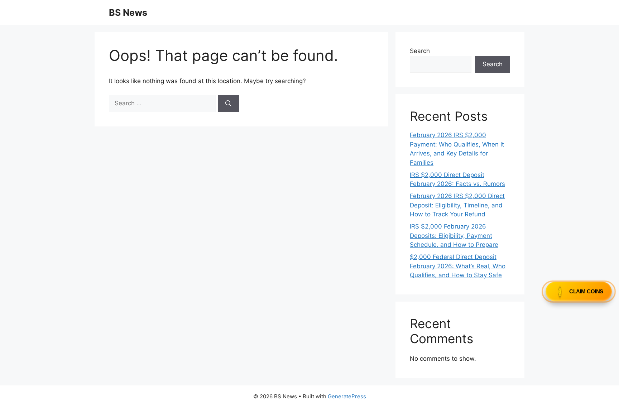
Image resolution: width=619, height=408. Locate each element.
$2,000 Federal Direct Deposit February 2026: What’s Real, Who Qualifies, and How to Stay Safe (457, 266)
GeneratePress (347, 396)
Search (420, 50)
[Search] (228, 103)
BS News (128, 12)
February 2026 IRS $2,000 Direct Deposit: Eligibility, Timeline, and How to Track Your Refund (457, 205)
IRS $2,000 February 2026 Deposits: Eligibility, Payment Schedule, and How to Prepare (454, 235)
